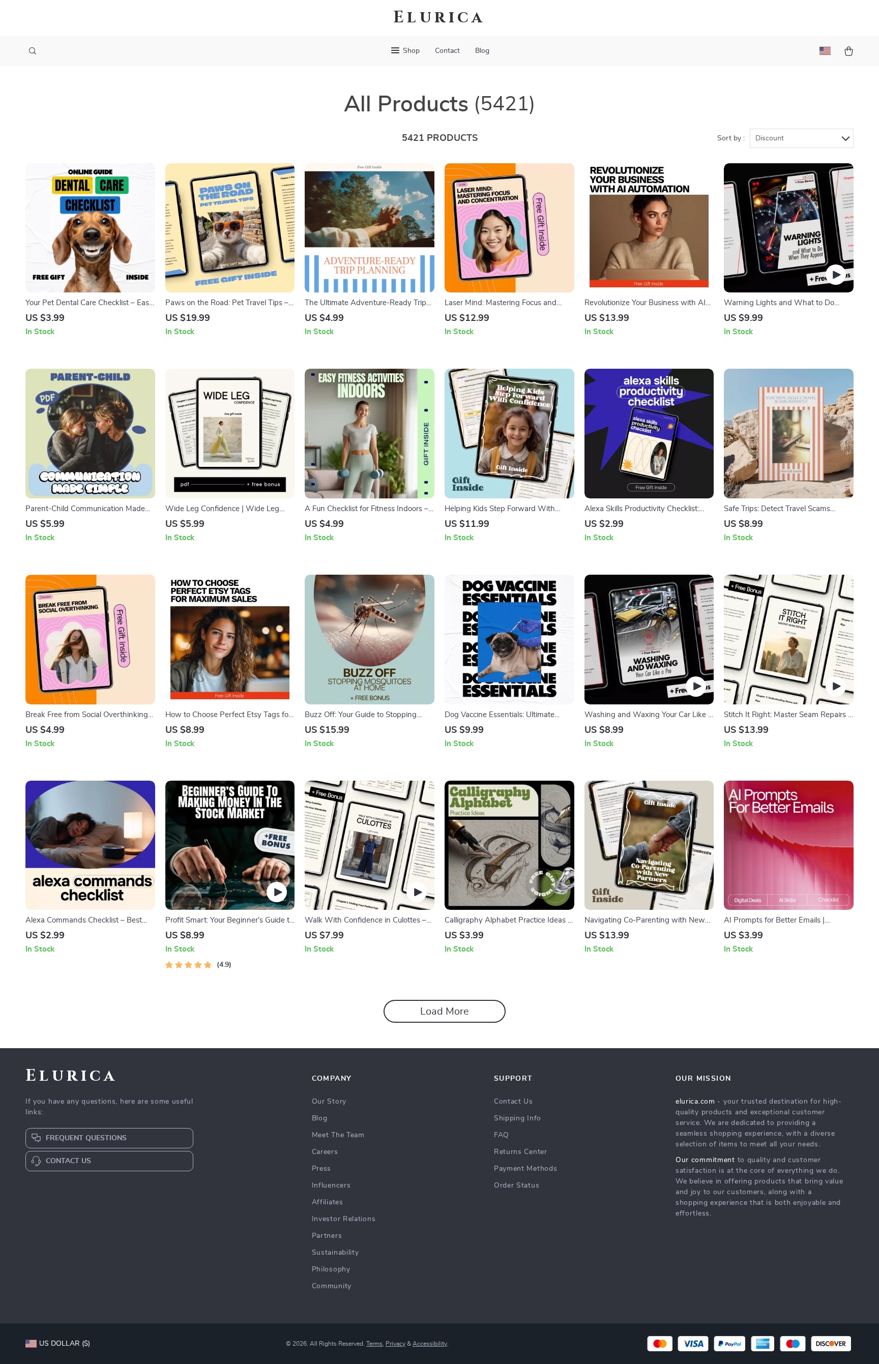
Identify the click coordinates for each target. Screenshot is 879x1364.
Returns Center (520, 1151)
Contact (447, 50)
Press (322, 1168)
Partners (327, 1235)
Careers (325, 1151)
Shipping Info (517, 1118)
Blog (482, 50)
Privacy (395, 1344)
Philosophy (331, 1269)
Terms (374, 1344)
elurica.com (695, 1101)
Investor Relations (344, 1219)
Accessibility (430, 1344)
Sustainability (335, 1252)
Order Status (516, 1185)
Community (331, 1286)
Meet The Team (338, 1135)
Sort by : (731, 138)
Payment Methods (526, 1168)
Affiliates (327, 1202)
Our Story (329, 1101)
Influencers (331, 1185)
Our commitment (705, 1160)
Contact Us (513, 1101)
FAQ (501, 1135)
